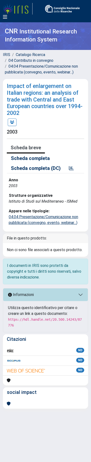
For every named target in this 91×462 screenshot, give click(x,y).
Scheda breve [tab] (26, 148)
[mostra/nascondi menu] (5, 17)
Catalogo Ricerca (30, 54)
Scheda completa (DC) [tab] (36, 168)
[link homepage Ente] (62, 9)
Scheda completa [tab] (30, 158)
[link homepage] (18, 9)
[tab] (71, 168)
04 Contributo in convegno (30, 60)
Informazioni (23, 294)
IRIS (6, 54)
